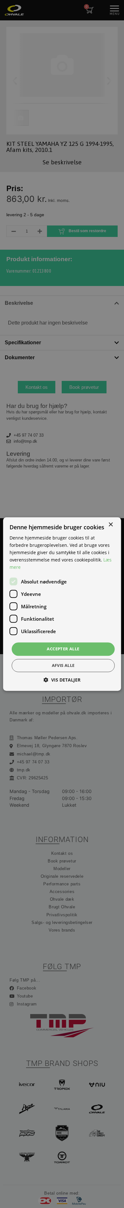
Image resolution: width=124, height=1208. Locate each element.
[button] (62, 680)
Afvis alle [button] (63, 665)
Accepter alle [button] (63, 649)
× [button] (110, 524)
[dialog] (62, 604)
